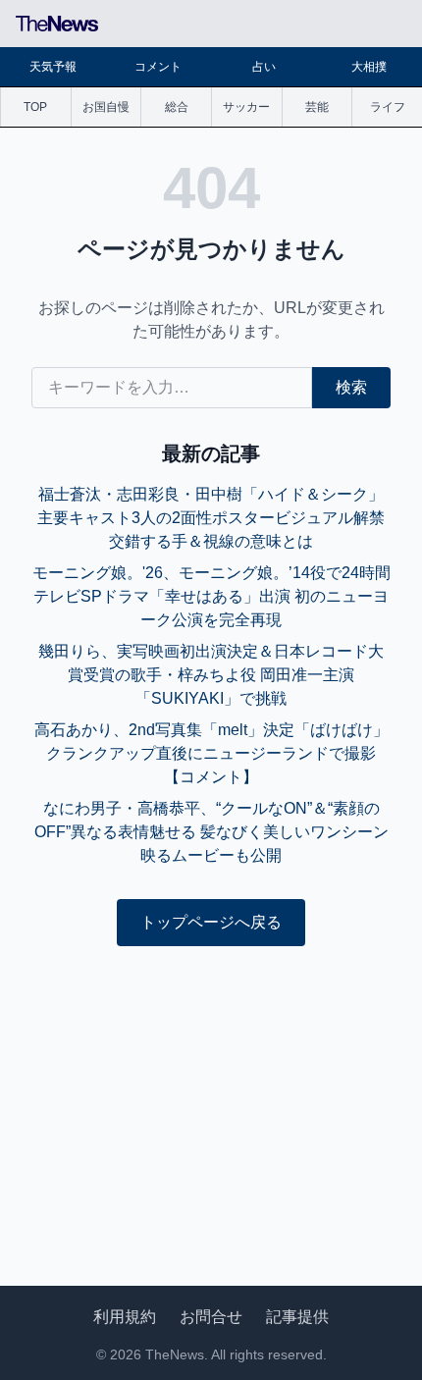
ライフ (387, 107)
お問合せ (211, 1316)
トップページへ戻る (211, 922)
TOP (35, 107)
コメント (158, 67)
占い (264, 67)
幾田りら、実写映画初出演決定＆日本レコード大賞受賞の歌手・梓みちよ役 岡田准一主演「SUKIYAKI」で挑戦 (211, 675)
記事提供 (297, 1316)
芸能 (317, 107)
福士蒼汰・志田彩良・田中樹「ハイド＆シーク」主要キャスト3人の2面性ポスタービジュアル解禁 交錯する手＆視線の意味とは (211, 518)
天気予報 (53, 67)
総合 (176, 107)
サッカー (246, 107)
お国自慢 (106, 107)
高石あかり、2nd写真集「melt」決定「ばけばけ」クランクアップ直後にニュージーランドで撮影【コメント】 (211, 753)
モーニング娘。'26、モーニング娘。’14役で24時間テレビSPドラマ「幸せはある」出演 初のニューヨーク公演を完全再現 (211, 596)
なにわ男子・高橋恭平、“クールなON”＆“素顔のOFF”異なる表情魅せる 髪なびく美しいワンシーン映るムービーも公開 (211, 832)
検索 (351, 387)
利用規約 (124, 1316)
